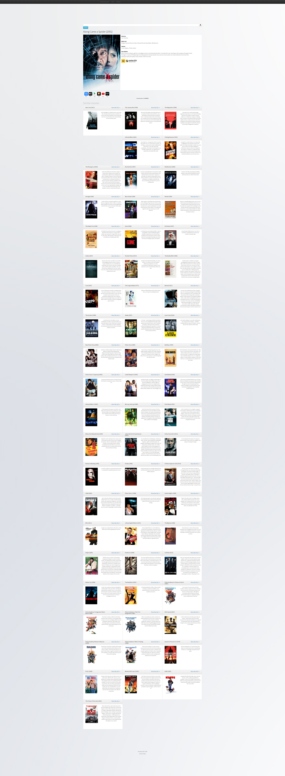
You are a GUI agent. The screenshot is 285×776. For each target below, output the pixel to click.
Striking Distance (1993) (171, 137)
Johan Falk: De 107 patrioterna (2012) (133, 434)
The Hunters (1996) (90, 315)
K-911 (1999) (88, 671)
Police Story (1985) (130, 345)
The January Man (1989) (131, 107)
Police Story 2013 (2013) (171, 434)
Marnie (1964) (168, 196)
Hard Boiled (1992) (170, 374)
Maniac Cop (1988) (90, 582)
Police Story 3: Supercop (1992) (93, 374)
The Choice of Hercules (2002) (93, 701)
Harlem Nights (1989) (170, 493)
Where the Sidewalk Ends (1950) (94, 434)
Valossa (140, 751)
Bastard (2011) (169, 285)
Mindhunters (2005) (170, 167)
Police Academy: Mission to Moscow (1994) (94, 642)
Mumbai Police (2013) (131, 256)
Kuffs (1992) (168, 671)
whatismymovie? (104, 2)
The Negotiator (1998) (171, 107)
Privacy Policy (143, 753)
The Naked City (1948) (91, 226)
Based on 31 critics (132, 61)
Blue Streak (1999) (130, 196)
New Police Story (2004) (91, 345)
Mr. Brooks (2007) (169, 226)
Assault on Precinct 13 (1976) (172, 642)
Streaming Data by (139, 98)
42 (123, 61)
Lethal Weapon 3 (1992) (131, 374)
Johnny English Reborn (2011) (133, 523)
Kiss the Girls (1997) (130, 167)
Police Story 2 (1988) (130, 493)
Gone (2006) (128, 226)
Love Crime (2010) (169, 315)
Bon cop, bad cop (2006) (131, 404)
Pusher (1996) (129, 463)
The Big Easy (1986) (170, 523)
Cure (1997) (88, 285)
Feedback (118, 2)
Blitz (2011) (88, 523)
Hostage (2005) (89, 196)
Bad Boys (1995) (169, 345)
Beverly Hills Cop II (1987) (132, 671)
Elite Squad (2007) (170, 612)
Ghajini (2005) (89, 552)
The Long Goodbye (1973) (132, 285)
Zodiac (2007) (89, 256)
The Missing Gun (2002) (91, 167)
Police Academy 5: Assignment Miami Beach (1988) (95, 612)
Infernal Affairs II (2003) (91, 404)
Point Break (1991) (170, 404)
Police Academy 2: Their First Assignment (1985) (132, 612)
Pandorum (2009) (129, 552)
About (112, 2)
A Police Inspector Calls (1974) (173, 463)
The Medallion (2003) (130, 582)
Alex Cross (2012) (90, 107)
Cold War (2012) (169, 552)
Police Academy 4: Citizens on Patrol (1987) (174, 583)
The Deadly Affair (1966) (171, 256)
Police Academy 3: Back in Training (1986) (134, 642)
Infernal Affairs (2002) (130, 137)
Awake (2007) (128, 315)
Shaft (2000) (88, 493)
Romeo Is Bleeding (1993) (92, 463)
